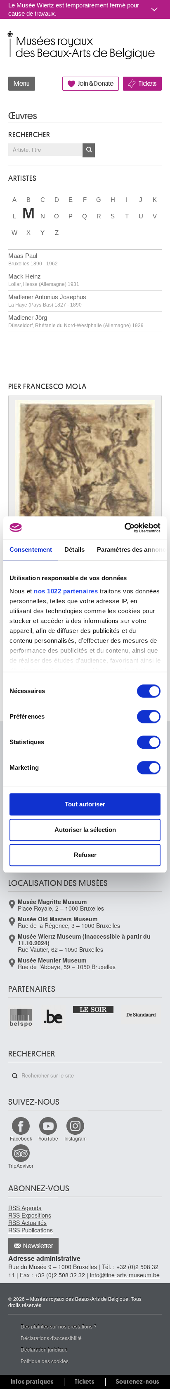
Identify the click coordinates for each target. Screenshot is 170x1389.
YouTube (48, 1138)
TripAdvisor (20, 1165)
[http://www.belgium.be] (54, 1017)
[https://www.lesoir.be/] (93, 1009)
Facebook (21, 1138)
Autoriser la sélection (85, 829)
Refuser (85, 854)
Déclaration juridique (44, 1349)
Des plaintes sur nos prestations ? (59, 1326)
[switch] (149, 716)
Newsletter (38, 1246)
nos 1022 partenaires (66, 591)
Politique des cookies (44, 1360)
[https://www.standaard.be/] (141, 1014)
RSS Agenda (25, 1207)
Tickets (147, 83)
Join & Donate (95, 83)
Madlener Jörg (76, 321)
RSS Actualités (27, 1222)
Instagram (75, 1138)
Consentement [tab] (30, 549)
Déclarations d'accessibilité (51, 1337)
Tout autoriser (85, 804)
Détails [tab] (74, 549)
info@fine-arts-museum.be (125, 1275)
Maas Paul (33, 259)
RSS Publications (30, 1230)
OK (89, 150)
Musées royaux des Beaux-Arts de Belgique (9, 36)
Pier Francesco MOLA (47, 386)
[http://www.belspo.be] (21, 1017)
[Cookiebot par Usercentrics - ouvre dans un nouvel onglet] (124, 527)
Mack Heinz (43, 280)
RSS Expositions (29, 1215)
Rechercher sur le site (15, 1076)
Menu (22, 83)
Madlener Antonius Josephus (47, 300)
